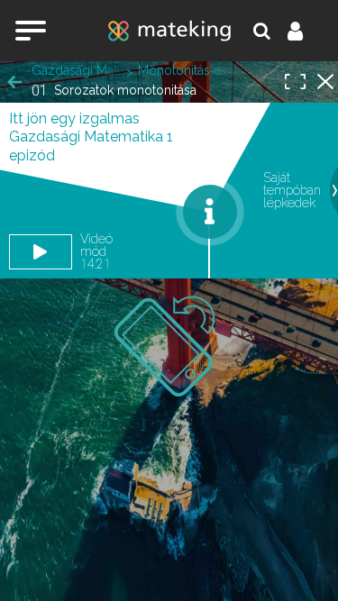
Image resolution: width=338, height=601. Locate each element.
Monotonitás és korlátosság (183, 70)
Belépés (306, 30)
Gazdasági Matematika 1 (77, 70)
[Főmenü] (30, 30)
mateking (169, 30)
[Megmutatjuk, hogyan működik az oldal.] (210, 212)
